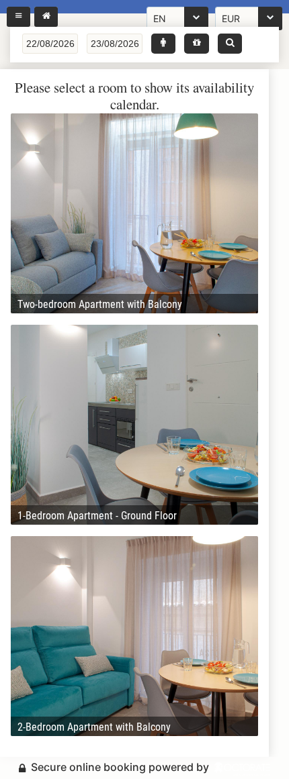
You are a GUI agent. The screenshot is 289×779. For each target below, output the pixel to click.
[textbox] (50, 44)
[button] (163, 44)
